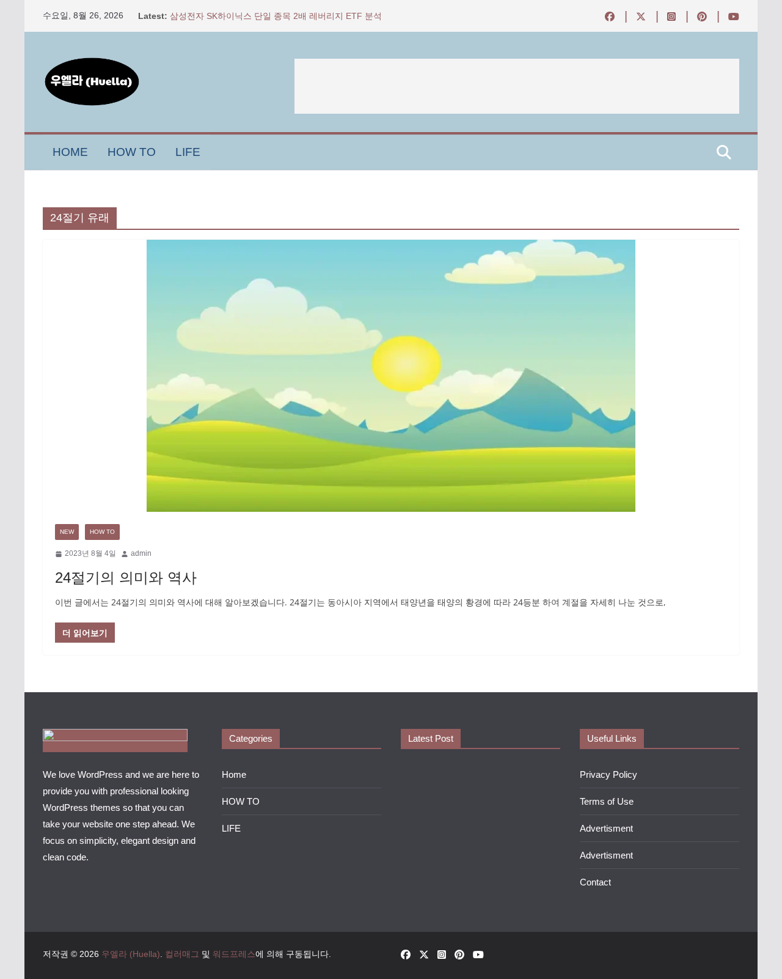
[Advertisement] (516, 86)
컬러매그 (182, 954)
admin (141, 553)
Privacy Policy (608, 774)
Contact (595, 882)
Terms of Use (607, 801)
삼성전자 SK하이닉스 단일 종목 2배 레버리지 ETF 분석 (276, 16)
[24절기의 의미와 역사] (391, 376)
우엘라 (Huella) (130, 954)
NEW (67, 531)
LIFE (187, 152)
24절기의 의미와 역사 (126, 577)
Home (70, 152)
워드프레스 (234, 954)
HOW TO (132, 152)
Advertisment (606, 828)
